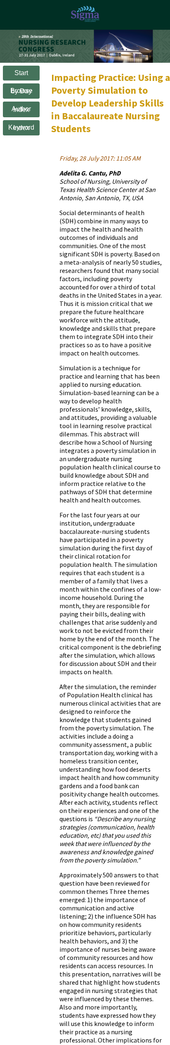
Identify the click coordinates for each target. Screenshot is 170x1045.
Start (21, 72)
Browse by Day (21, 91)
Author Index (21, 109)
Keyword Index (21, 128)
